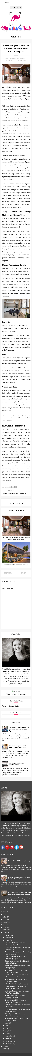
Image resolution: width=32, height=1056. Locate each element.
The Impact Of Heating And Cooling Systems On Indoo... (17, 971)
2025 (5, 1046)
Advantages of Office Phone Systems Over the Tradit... (17, 1015)
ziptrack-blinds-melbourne (18, 58)
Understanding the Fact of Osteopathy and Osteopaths (17, 1010)
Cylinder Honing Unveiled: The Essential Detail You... (15, 987)
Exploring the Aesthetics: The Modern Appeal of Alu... (17, 948)
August (7, 1033)
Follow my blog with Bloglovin (16, 694)
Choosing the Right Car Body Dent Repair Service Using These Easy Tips (19, 729)
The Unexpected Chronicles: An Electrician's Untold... (15, 1001)
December (9, 1044)
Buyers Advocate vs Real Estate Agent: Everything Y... (17, 967)
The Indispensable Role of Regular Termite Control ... (16, 980)
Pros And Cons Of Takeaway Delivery (19, 861)
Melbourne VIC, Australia (17, 493)
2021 (5, 925)
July (6, 1031)
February (8, 938)
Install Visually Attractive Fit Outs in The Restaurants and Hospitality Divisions (19, 893)
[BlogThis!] (11, 487)
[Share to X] (13, 487)
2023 (5, 930)
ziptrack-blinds (8, 58)
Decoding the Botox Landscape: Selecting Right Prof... (15, 944)
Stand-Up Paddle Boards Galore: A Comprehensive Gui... (16, 976)
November (9, 1041)
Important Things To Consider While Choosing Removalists (18, 746)
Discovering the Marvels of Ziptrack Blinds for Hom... (17, 962)
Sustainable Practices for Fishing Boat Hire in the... (17, 1006)
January (8, 935)
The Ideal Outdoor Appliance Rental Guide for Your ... (17, 1019)
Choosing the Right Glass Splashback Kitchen (16, 764)
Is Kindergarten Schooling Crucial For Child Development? (19, 878)
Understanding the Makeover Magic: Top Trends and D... (17, 992)
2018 (5, 917)
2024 (5, 932)
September (9, 1036)
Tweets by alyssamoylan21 (10, 706)
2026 (5, 1049)
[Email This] (10, 487)
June (7, 1028)
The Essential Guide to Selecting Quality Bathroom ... (15, 996)
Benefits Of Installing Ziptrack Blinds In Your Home (16, 564)
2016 (5, 912)
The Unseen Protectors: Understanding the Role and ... (18, 953)
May (7, 1026)
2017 (5, 914)
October (8, 1038)
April (7, 1023)
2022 (5, 927)
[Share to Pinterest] (16, 487)
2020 (5, 922)
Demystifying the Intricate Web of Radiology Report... (16, 957)
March (7, 940)
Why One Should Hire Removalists (16, 984)
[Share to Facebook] (15, 487)
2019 (5, 919)
